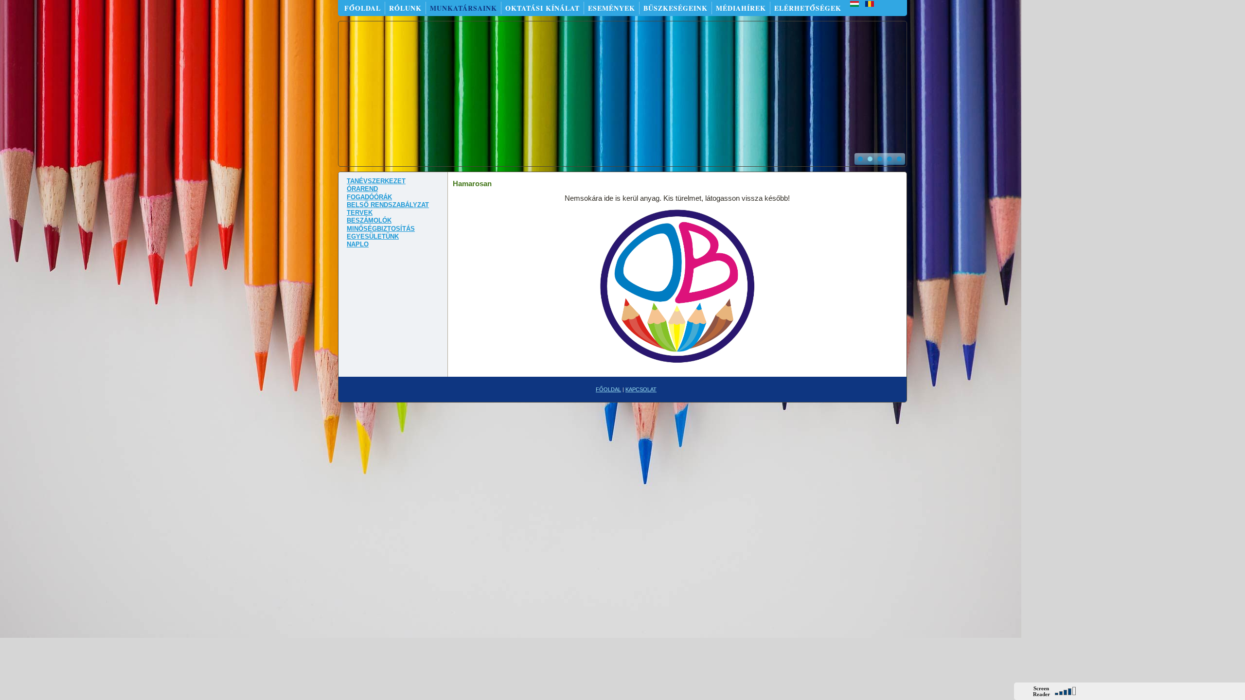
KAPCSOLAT (641, 389)
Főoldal (362, 8)
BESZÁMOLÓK (369, 220)
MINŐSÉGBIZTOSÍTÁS (381, 228)
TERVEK (360, 212)
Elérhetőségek (807, 8)
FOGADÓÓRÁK (369, 197)
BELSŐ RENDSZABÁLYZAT (388, 205)
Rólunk (405, 8)
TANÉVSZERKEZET (376, 181)
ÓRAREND (362, 188)
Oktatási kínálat (542, 8)
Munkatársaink (463, 8)
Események (611, 8)
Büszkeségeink (675, 8)
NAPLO (358, 244)
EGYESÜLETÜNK (373, 236)
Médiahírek (741, 8)
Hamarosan (472, 183)
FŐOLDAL (608, 389)
